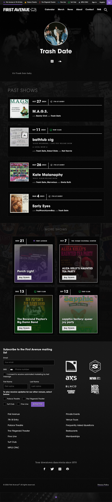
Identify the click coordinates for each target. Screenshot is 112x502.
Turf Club (10, 404)
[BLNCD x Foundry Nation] (71, 389)
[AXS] (71, 378)
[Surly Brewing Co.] (95, 366)
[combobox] (12, 369)
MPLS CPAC (13, 448)
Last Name (34, 382)
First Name (7, 382)
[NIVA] (95, 378)
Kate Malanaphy (47, 175)
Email (5, 358)
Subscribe (37, 404)
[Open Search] (106, 10)
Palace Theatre (13, 399)
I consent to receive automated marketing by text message (26, 376)
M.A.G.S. (40, 111)
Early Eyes (41, 206)
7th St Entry (13, 420)
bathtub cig (42, 140)
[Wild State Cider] (95, 389)
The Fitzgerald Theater (35, 399)
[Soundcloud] (60, 61)
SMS (5, 370)
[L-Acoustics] (71, 366)
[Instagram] (52, 61)
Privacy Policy (103, 485)
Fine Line (24, 404)
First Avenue (14, 414)
